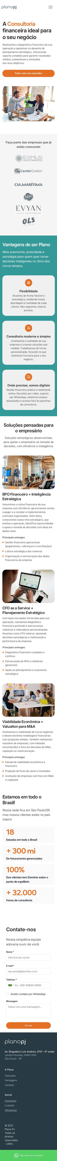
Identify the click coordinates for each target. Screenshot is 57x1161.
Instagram (10, 1100)
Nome (10, 952)
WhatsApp (11, 1110)
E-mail (10, 965)
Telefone (11, 979)
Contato (9, 1085)
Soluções (10, 1075)
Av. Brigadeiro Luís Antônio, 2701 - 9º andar (30, 1051)
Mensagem (12, 1001)
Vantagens (11, 1080)
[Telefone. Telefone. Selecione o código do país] (11, 985)
